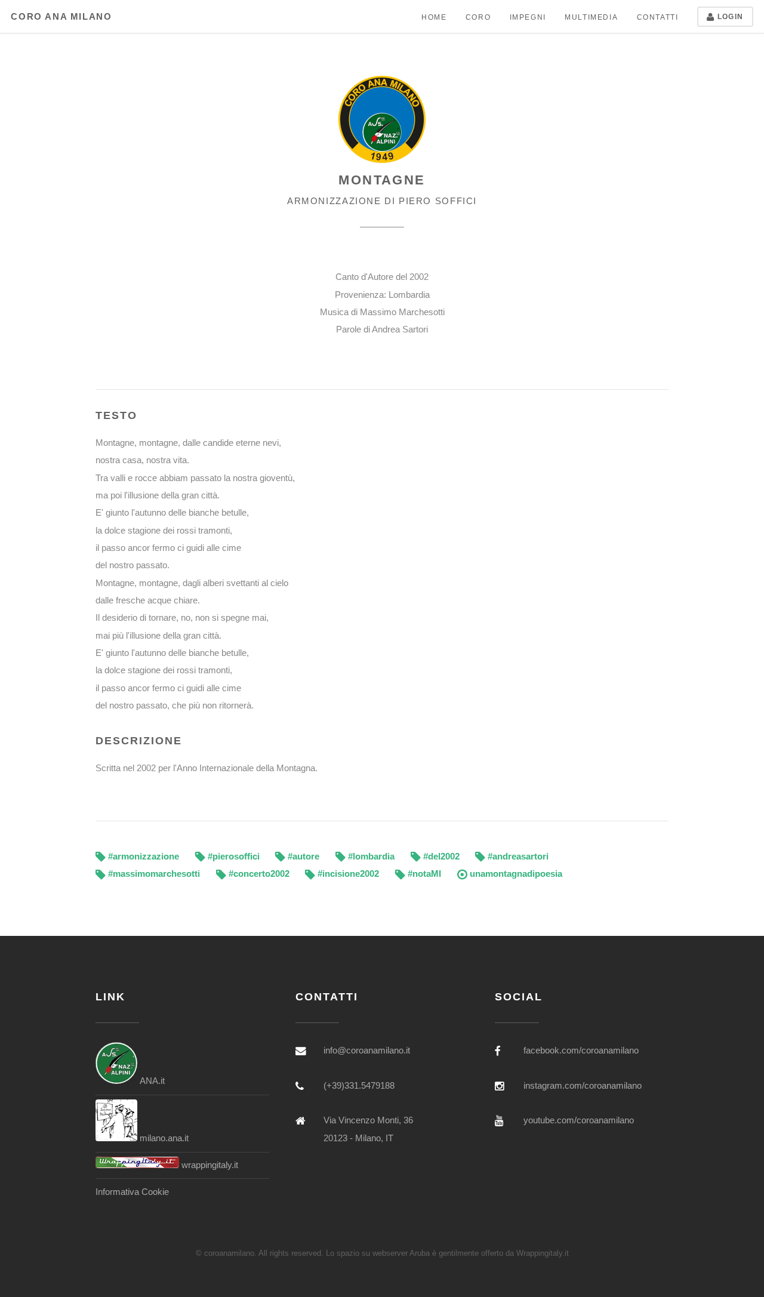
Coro (478, 17)
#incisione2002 (347, 874)
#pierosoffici (232, 856)
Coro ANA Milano (61, 16)
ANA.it (151, 1081)
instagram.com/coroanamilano (582, 1085)
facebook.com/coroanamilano (581, 1050)
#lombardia (370, 856)
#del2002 (440, 856)
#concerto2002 (257, 874)
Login (729, 16)
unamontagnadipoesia (514, 874)
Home (433, 17)
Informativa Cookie (132, 1192)
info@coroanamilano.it (367, 1050)
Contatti (658, 17)
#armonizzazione (142, 856)
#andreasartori (517, 856)
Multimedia (591, 17)
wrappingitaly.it (208, 1165)
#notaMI (423, 874)
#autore (302, 856)
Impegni (528, 17)
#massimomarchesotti (153, 874)
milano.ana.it (163, 1138)
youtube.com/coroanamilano (578, 1120)
